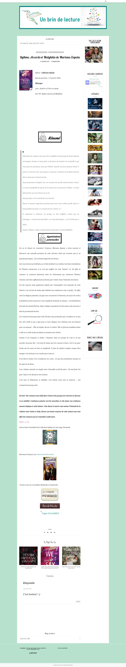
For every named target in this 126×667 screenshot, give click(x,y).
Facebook (50, 454)
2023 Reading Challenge (94, 79)
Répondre (78, 601)
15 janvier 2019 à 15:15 (27, 588)
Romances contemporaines (56, 52)
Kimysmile (28, 583)
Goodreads (40, 454)
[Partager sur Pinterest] (52, 532)
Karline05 (91, 81)
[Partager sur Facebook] (45, 532)
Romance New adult (41, 52)
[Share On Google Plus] (55, 532)
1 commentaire (55, 62)
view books (100, 86)
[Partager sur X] (48, 532)
